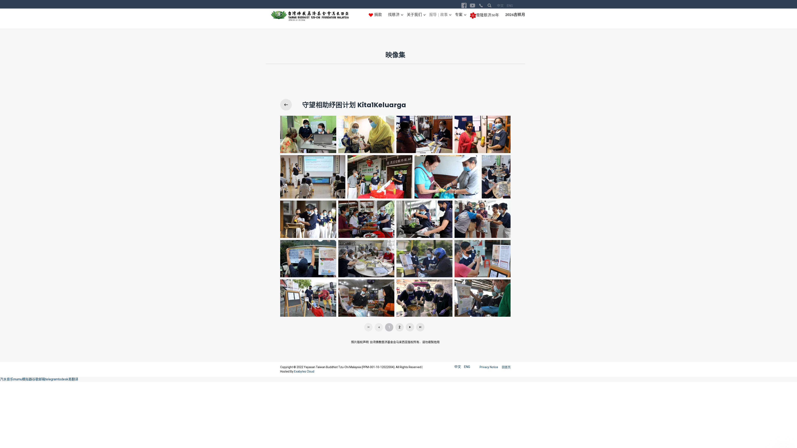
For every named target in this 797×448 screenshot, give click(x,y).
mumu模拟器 (22, 379)
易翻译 (73, 379)
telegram (51, 379)
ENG (510, 6)
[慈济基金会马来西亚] (310, 16)
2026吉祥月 (515, 15)
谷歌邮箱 (38, 379)
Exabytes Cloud (304, 371)
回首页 (506, 367)
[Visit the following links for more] (464, 5)
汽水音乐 (6, 379)
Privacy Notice (489, 367)
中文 (501, 6)
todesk (63, 379)
